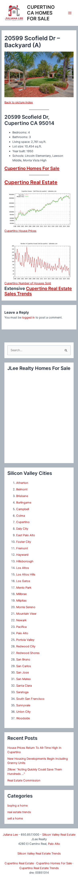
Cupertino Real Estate (30, 182)
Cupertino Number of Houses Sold (27, 283)
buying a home (17, 805)
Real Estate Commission (23, 780)
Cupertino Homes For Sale (31, 168)
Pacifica (21, 627)
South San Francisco (30, 699)
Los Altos (22, 568)
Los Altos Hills (25, 574)
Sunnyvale (23, 705)
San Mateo (23, 679)
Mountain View (26, 613)
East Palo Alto (25, 535)
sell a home (15, 818)
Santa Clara (24, 685)
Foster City (23, 542)
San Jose (22, 672)
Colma (20, 515)
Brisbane (22, 496)
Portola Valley (25, 640)
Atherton (22, 483)
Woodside (23, 718)
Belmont (21, 489)
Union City (23, 711)
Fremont (22, 548)
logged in (28, 317)
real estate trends (19, 812)
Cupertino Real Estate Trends (39, 868)
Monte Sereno (25, 607)
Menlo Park (23, 587)
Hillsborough (24, 561)
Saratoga (22, 692)
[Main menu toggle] (70, 13)
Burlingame (23, 502)
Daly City (22, 528)
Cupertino (23, 522)
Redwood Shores (28, 653)
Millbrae (21, 594)
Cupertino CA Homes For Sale (41, 13)
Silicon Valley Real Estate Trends (39, 853)
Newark (21, 620)
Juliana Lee (10, 834)
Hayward (22, 555)
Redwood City (25, 646)
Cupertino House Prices (20, 231)
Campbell (22, 509)
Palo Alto (22, 633)
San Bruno (23, 659)
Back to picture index (18, 102)
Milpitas (21, 600)
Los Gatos (23, 581)
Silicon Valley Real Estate (58, 834)
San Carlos (23, 666)
